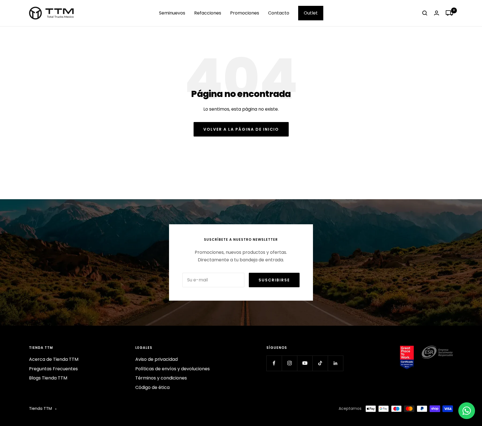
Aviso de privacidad (156, 359)
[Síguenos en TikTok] (320, 363)
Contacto (278, 13)
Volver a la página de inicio (241, 129)
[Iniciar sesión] (436, 13)
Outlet (311, 13)
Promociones (244, 13)
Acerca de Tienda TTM (53, 359)
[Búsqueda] (424, 13)
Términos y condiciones (161, 378)
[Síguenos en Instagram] (289, 363)
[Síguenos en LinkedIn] (335, 363)
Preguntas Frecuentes (53, 369)
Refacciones (207, 13)
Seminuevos (172, 13)
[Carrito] (449, 13)
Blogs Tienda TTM (48, 378)
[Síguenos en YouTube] (304, 363)
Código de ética (152, 387)
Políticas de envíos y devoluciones (172, 369)
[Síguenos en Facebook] (274, 363)
